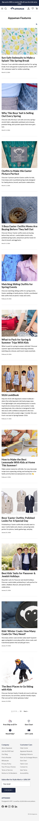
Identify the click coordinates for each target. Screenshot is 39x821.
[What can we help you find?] (6, 8)
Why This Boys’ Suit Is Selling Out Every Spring (18, 114)
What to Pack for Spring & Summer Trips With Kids (16, 341)
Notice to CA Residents (9, 773)
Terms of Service (7, 770)
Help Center (24, 748)
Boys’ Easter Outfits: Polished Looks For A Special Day (18, 519)
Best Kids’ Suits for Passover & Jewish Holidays (19, 575)
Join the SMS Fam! (8, 751)
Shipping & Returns (26, 754)
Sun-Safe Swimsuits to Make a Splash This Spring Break (18, 59)
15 (21, 711)
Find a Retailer (6, 757)
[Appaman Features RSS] (36, 24)
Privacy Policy (6, 764)
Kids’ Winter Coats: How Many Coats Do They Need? (19, 633)
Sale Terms (23, 770)
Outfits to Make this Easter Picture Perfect (17, 172)
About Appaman (7, 748)
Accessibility (24, 773)
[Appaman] (17, 8)
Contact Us (24, 767)
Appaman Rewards (26, 751)
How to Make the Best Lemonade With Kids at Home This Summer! (18, 462)
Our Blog (5, 754)
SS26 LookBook (10, 395)
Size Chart (23, 760)
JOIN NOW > (8, 790)
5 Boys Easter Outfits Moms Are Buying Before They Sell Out (19, 228)
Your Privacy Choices (9, 767)
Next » (26, 711)
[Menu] (2, 8)
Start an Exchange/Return (28, 757)
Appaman (34, 814)
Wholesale (5, 760)
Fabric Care (24, 764)
